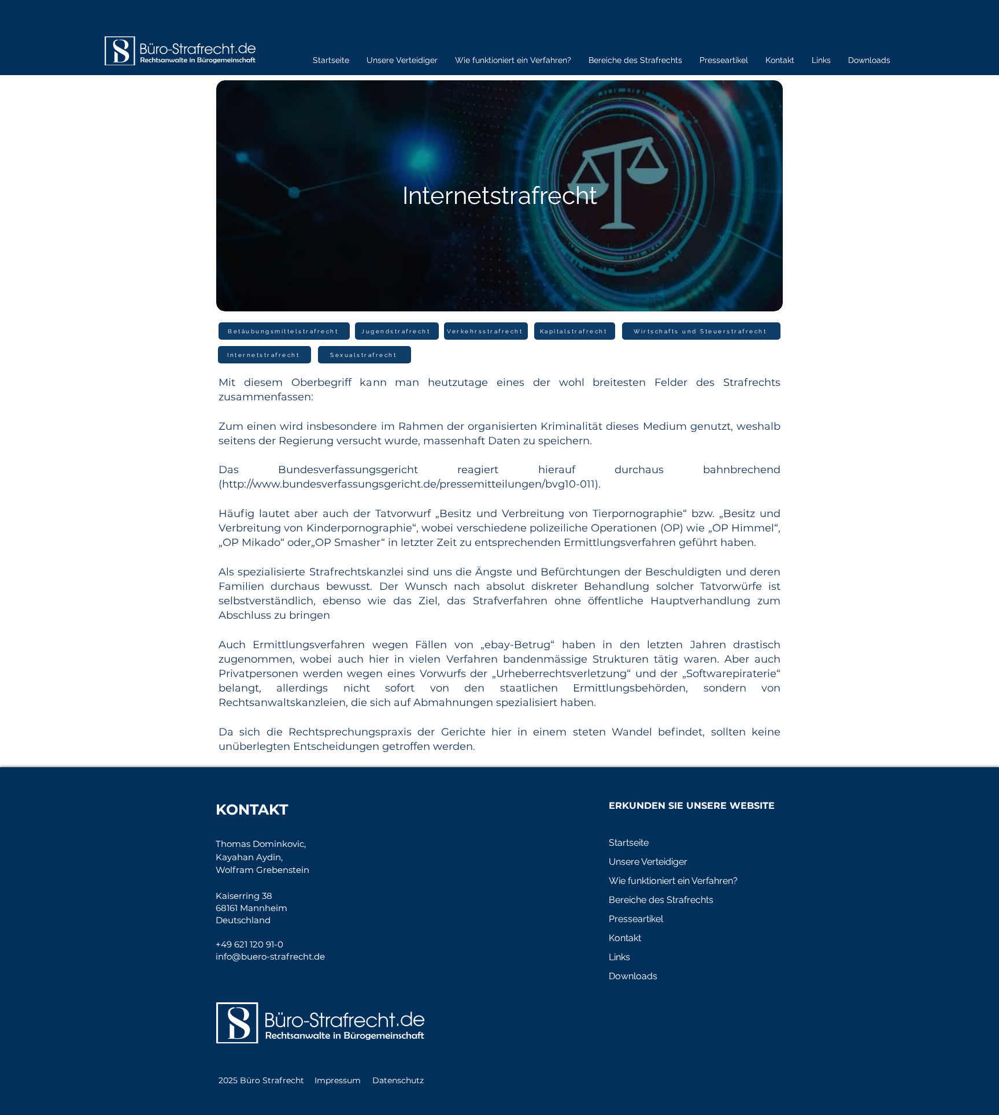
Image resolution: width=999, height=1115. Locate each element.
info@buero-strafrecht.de (270, 956)
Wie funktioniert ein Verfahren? (673, 880)
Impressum (337, 1080)
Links (619, 957)
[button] (513, 60)
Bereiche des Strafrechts (661, 899)
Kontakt (625, 937)
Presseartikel (636, 918)
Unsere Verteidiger (648, 861)
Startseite (629, 842)
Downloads (633, 976)
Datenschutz (398, 1080)
